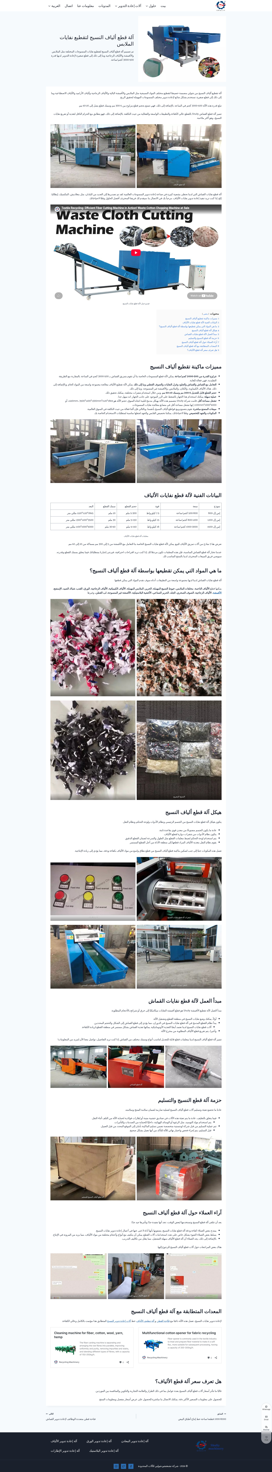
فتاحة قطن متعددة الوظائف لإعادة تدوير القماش (71, 1416)
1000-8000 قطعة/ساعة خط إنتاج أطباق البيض (202, 1416)
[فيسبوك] (130, 1466)
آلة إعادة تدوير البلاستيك (104, 1450)
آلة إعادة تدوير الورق (99, 1441)
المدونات (104, 5)
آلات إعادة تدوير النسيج (119, 1320)
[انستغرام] (116, 1466)
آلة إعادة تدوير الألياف (64, 1441)
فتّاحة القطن (163, 1320)
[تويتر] (123, 1466)
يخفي (205, 314)
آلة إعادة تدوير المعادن (134, 1441)
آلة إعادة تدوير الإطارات (65, 1450)
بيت (163, 5)
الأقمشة (217, 592)
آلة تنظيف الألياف (145, 1320)
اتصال (69, 5)
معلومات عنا (85, 5)
